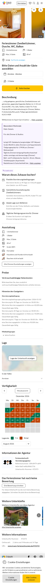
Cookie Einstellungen (11, 578)
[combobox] (3, 444)
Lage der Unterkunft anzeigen (22, 358)
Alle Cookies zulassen (31, 578)
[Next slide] (39, 515)
